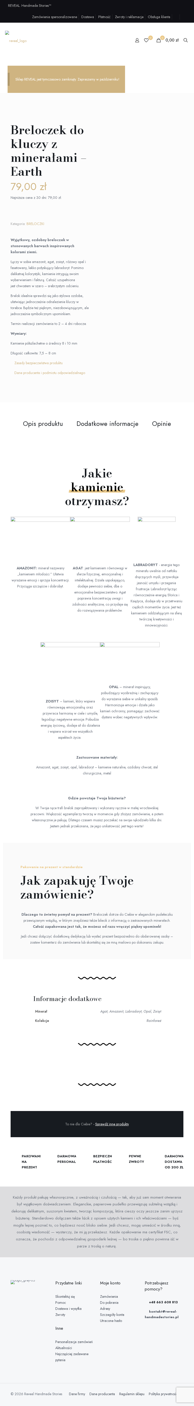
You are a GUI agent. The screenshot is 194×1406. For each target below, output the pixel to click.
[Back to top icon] (169, 1395)
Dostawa (87, 16)
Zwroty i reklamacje (129, 16)
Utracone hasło (111, 1320)
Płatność (104, 16)
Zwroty (60, 1314)
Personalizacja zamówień (74, 1341)
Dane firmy (77, 1393)
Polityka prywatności (163, 1393)
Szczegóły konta (112, 1314)
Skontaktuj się (65, 1296)
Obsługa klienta (159, 16)
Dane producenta (102, 1393)
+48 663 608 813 (163, 1302)
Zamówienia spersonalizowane (54, 16)
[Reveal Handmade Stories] (16, 40)
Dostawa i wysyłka (68, 1308)
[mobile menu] (119, 40)
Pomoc (60, 1302)
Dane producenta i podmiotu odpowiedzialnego (49, 372)
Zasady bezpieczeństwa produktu (38, 362)
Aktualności (63, 1347)
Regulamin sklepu (131, 1393)
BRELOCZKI (35, 223)
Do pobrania (109, 1302)
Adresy (105, 1308)
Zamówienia (109, 1296)
